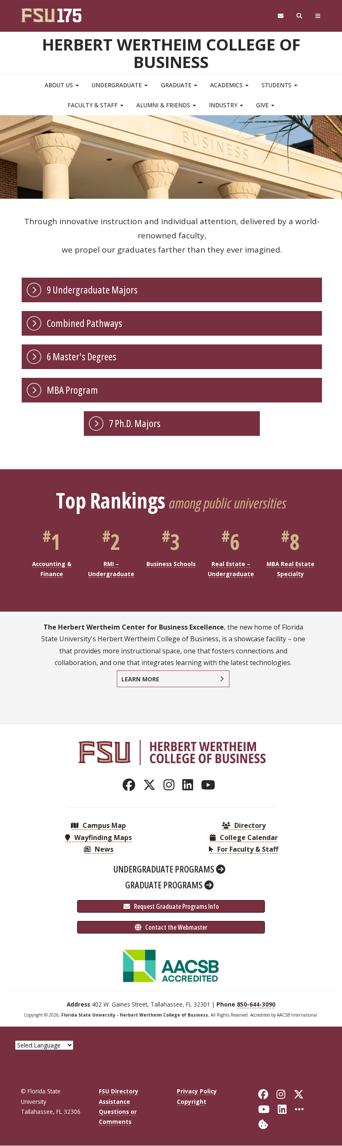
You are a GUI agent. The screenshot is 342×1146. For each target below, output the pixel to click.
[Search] (299, 16)
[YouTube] (210, 784)
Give (263, 105)
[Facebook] (131, 784)
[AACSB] (171, 965)
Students (277, 85)
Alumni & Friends (164, 105)
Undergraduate (117, 85)
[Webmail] (280, 16)
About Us (60, 85)
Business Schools (171, 564)
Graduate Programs (164, 884)
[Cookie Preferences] (263, 1124)
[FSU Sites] (318, 16)
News (103, 849)
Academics (227, 85)
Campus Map (103, 825)
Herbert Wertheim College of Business (171, 53)
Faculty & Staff (93, 105)
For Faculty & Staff (247, 849)
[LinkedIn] (190, 784)
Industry (224, 105)
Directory (249, 825)
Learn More (140, 679)
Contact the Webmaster (175, 927)
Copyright (191, 1102)
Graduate (177, 85)
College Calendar (248, 837)
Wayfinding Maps (102, 837)
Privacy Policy (197, 1091)
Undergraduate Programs (164, 869)
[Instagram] (171, 784)
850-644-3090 (256, 1004)
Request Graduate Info (176, 906)
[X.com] (151, 784)
